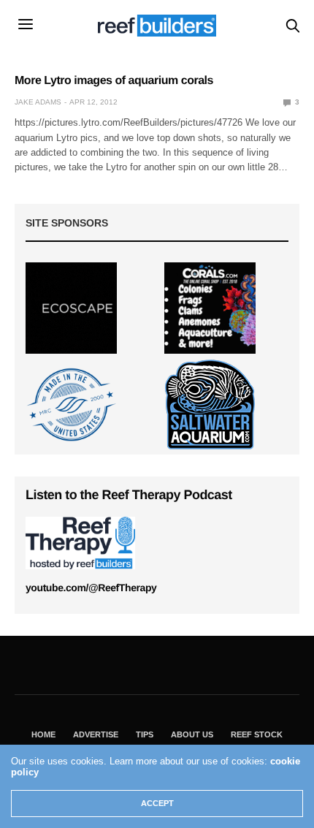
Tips (144, 734)
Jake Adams (38, 102)
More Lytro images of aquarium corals (114, 81)
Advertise (95, 734)
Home (43, 734)
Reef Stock (257, 734)
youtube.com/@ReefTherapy (91, 587)
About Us (192, 734)
